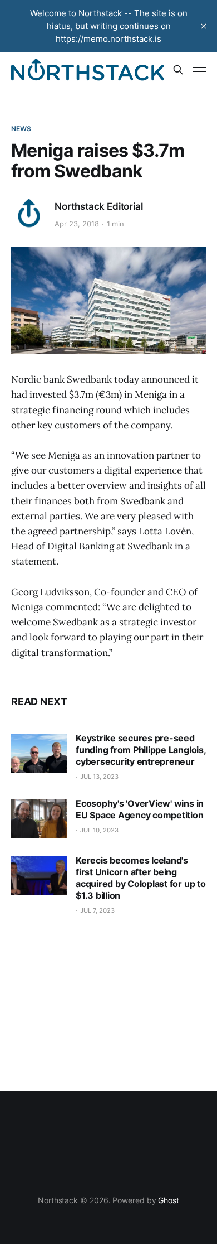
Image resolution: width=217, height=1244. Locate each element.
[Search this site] (178, 69)
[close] (204, 26)
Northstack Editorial (99, 206)
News (21, 128)
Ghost (168, 1200)
